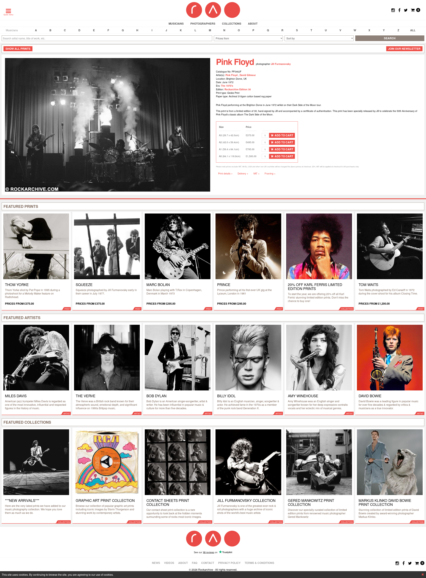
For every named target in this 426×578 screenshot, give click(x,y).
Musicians (176, 23)
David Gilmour (248, 75)
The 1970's (227, 85)
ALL (413, 30)
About (253, 23)
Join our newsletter (404, 49)
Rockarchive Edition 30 (237, 89)
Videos (169, 563)
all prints (17, 49)
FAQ (194, 563)
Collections (231, 23)
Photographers (202, 23)
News (156, 563)
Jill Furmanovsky (281, 64)
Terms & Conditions (259, 563)
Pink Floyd (231, 75)
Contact (207, 563)
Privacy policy (229, 563)
